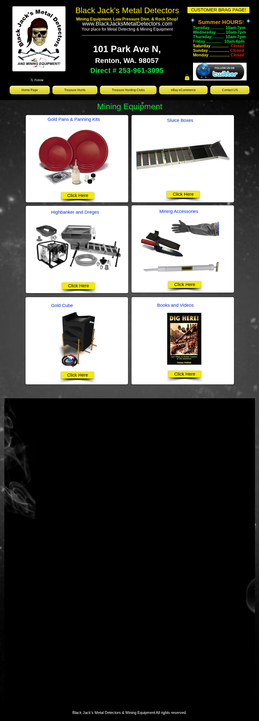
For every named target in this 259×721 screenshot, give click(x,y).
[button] (187, 77)
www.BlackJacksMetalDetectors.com (127, 23)
